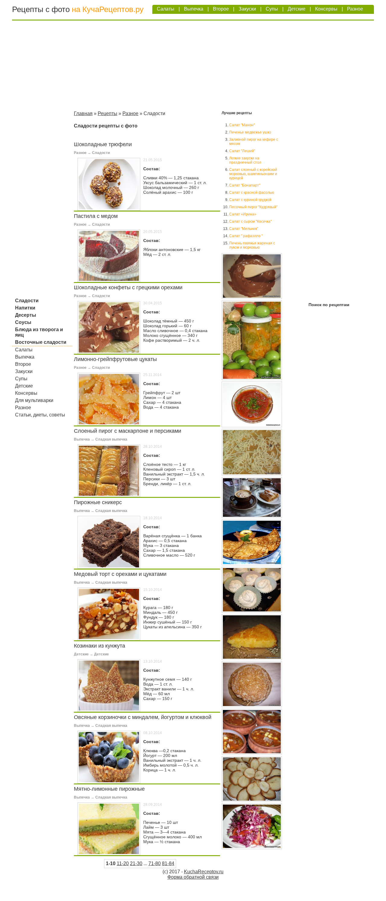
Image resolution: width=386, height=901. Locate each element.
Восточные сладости (40, 342)
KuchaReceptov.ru (203, 871)
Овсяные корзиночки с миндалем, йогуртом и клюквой (142, 717)
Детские (296, 8)
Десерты (25, 315)
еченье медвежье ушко (250, 132)
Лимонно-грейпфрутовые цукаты (115, 359)
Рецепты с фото (41, 9)
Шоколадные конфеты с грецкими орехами (128, 287)
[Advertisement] (193, 66)
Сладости (27, 300)
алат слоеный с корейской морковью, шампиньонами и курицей (253, 174)
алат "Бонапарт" (244, 185)
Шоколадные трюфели (103, 144)
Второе (221, 8)
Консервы (326, 8)
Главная (83, 113)
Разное (355, 8)
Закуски (247, 8)
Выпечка (193, 8)
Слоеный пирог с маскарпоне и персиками (127, 431)
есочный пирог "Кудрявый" (253, 207)
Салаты (165, 8)
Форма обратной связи (193, 877)
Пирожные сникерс (98, 502)
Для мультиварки (34, 400)
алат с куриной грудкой (250, 200)
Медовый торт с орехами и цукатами (120, 574)
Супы (272, 8)
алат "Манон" (242, 125)
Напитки (25, 307)
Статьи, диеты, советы (40, 414)
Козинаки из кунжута (99, 646)
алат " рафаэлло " (246, 236)
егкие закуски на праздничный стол (245, 160)
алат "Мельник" (243, 229)
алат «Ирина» (242, 214)
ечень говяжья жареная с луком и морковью (252, 245)
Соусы (23, 322)
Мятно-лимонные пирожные (109, 789)
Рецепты (107, 113)
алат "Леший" (242, 151)
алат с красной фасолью (251, 192)
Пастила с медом (96, 216)
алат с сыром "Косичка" (250, 221)
